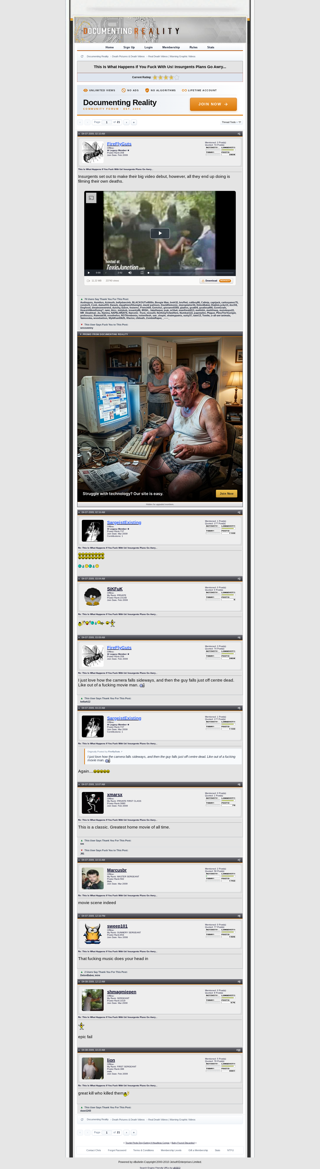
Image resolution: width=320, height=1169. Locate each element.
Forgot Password (117, 1150)
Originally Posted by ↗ (105, 751)
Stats (210, 47)
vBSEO (176, 1168)
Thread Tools (230, 122)
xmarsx (114, 794)
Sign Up (129, 47)
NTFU (230, 1150)
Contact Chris (93, 1150)
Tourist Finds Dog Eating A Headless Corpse (147, 1143)
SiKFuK (115, 588)
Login (149, 47)
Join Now (210, 104)
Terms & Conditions (143, 1150)
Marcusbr (117, 870)
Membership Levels (171, 1150)
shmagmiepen (121, 991)
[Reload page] (82, 56)
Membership (171, 47)
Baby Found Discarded (183, 1143)
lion (111, 1060)
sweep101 (117, 926)
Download (217, 280)
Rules (194, 47)
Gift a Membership (198, 1150)
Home (110, 47)
